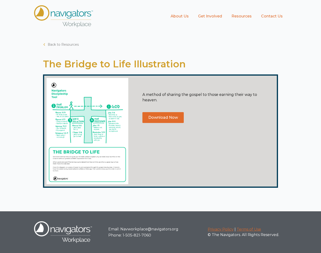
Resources (241, 16)
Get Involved (210, 16)
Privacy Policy (221, 229)
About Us (180, 16)
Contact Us (272, 16)
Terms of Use (249, 229)
